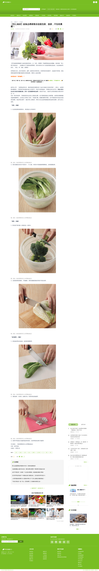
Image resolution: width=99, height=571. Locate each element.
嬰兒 (51, 452)
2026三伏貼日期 (50, 9)
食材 (16, 452)
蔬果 (25, 452)
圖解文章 (62, 15)
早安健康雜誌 (80, 557)
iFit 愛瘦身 (80, 566)
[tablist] (78, 424)
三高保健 (43, 15)
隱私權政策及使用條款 (62, 557)
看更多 (85, 462)
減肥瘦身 (31, 15)
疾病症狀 (12, 15)
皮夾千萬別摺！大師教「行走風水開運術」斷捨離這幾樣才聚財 (27, 472)
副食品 (20, 452)
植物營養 (68, 15)
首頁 (11, 21)
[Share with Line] (58, 29)
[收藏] (52, 29)
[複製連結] (63, 29)
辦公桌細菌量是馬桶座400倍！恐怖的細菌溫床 (24, 466)
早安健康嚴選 (80, 555)
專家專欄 (56, 15)
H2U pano (80, 560)
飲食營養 (25, 15)
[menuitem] (12, 15)
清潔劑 (33, 452)
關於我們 (59, 551)
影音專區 (49, 15)
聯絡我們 (59, 553)
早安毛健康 (80, 558)
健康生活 (18, 15)
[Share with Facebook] (60, 29)
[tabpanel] (78, 445)
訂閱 (21, 541)
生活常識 (38, 452)
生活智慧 (21, 21)
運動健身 (37, 15)
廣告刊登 (59, 555)
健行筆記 (80, 564)
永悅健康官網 (80, 551)
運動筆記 (80, 562)
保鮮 (46, 452)
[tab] (73, 424)
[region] (37, 81)
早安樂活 (74, 15)
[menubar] (43, 15)
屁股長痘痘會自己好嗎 (65, 9)
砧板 (29, 452)
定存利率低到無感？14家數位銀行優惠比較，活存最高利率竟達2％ (28, 475)
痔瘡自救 (57, 9)
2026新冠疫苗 (73, 9)
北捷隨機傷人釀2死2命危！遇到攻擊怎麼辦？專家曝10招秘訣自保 (28, 469)
